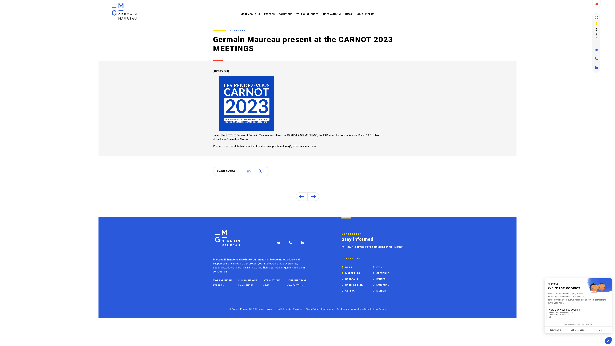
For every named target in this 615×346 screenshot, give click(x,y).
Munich (381, 290)
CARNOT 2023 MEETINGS (302, 135)
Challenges (245, 285)
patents (292, 263)
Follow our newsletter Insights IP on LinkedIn (372, 247)
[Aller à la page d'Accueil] (227, 238)
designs (232, 267)
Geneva (349, 290)
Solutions (285, 14)
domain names (246, 267)
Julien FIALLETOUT (224, 135)
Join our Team (365, 14)
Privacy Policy (312, 309)
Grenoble (382, 273)
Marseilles (352, 273)
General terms (327, 309)
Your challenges (307, 14)
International (332, 14)
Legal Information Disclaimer (289, 309)
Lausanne (382, 285)
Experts (269, 14)
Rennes (381, 279)
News (348, 14)
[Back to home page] (124, 11)
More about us (250, 14)
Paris (348, 267)
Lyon (379, 267)
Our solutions (247, 280)
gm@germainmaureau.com (300, 146)
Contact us (295, 285)
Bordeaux (351, 279)
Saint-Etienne (354, 285)
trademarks (219, 267)
